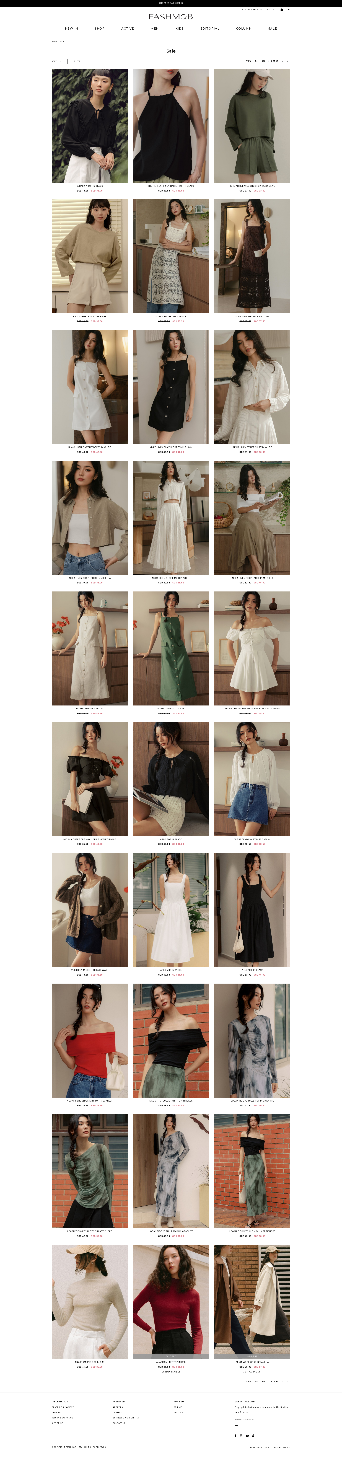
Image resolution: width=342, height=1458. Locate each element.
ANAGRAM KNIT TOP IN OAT (89, 1362)
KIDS (179, 28)
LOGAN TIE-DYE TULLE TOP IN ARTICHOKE (89, 1231)
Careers (117, 1413)
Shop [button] (100, 28)
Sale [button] (272, 28)
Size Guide (57, 1423)
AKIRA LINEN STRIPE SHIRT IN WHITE (252, 447)
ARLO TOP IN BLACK (171, 839)
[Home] (171, 16)
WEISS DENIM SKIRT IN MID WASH (252, 839)
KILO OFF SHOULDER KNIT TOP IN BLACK (171, 1101)
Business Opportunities (126, 1418)
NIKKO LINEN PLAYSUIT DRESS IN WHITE (89, 447)
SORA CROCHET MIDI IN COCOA (252, 316)
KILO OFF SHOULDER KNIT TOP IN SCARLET (90, 1101)
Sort (54, 61)
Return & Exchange (62, 1418)
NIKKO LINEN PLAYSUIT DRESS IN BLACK (171, 447)
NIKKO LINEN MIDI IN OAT (89, 708)
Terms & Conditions (258, 1447)
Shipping (56, 1413)
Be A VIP (178, 1407)
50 (256, 61)
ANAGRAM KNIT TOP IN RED (171, 1362)
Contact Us (119, 1423)
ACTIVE (127, 28)
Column (244, 28)
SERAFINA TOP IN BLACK (90, 186)
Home (54, 42)
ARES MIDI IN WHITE (171, 970)
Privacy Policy (282, 1447)
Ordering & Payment (63, 1407)
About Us (118, 1407)
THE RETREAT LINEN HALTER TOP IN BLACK (171, 186)
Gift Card (179, 1413)
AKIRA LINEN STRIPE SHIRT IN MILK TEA (90, 578)
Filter (77, 61)
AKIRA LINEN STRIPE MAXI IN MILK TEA (252, 578)
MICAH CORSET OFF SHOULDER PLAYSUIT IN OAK (89, 839)
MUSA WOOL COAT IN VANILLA (252, 1362)
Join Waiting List (171, 1372)
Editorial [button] (209, 28)
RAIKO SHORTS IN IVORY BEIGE (89, 316)
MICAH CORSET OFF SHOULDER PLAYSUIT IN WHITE (252, 708)
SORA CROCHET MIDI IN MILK (170, 316)
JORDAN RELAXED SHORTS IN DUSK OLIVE (252, 186)
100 (263, 61)
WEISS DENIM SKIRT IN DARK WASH (89, 970)
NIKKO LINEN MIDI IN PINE (171, 708)
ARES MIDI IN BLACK (252, 970)
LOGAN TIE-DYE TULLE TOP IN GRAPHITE (252, 1101)
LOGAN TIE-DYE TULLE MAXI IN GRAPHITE (171, 1231)
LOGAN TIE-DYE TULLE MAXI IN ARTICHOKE (252, 1231)
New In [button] (71, 28)
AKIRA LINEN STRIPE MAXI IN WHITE (171, 578)
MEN (155, 28)
